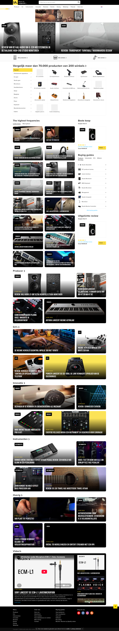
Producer (16, 7)
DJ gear (16, 77)
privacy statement (76, 629)
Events (52, 7)
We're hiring (37, 619)
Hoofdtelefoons (18, 87)
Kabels (16, 111)
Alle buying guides (92, 210)
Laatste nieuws (17, 123)
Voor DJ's (58, 616)
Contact (36, 621)
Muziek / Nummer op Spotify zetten (66, 621)
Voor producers (60, 612)
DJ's (94, 158)
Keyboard (16, 104)
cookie (68, 629)
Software (99, 158)
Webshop (65, 7)
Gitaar (15, 91)
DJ (22, 7)
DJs (14, 614)
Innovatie (38, 7)
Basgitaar (16, 94)
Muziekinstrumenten (20, 108)
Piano (15, 101)
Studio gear (17, 80)
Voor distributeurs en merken (42, 618)
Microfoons (17, 84)
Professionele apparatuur (21, 73)
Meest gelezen (26, 123)
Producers (80, 158)
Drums (15, 98)
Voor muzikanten (60, 614)
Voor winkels (38, 616)
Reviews (45, 7)
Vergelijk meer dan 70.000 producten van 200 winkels (48, 66)
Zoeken (78, 2)
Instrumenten (29, 7)
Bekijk (101, 147)
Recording (80, 160)
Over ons (80, 7)
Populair (16, 70)
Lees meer (17, 602)
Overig (59, 7)
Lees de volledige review (85, 146)
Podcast (73, 7)
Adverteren (37, 614)
